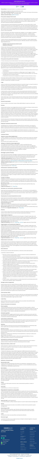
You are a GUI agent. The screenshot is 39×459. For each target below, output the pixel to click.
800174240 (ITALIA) (6, 439)
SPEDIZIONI (22, 446)
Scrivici (4, 444)
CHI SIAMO (22, 431)
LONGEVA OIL (32, 434)
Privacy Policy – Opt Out (19, 222)
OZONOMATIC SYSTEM (23, 436)
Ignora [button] (28, 3)
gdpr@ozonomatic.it (15, 14)
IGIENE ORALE (32, 441)
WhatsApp (4, 442)
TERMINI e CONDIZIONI (22, 444)
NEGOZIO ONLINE (33, 431)
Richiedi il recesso (19, 458)
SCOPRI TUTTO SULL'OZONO (23, 439)
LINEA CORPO (32, 436)
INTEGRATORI (32, 446)
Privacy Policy (14, 165)
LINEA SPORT (32, 439)
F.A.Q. (21, 434)
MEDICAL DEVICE (33, 448)
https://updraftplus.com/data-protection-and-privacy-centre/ (21, 160)
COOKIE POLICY (23, 449)
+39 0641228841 (5, 441)
